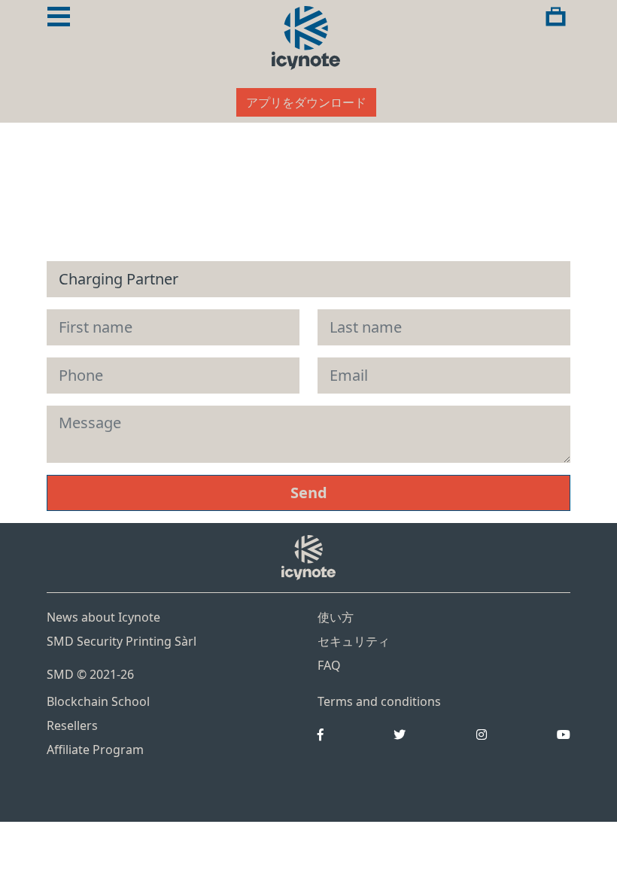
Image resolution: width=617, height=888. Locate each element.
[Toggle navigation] (59, 16)
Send (308, 492)
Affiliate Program (95, 749)
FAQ (329, 665)
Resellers (72, 725)
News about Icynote (103, 617)
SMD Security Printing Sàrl (121, 641)
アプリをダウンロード (306, 102)
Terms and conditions (379, 701)
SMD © (90, 674)
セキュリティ (354, 641)
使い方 (336, 617)
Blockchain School (98, 701)
